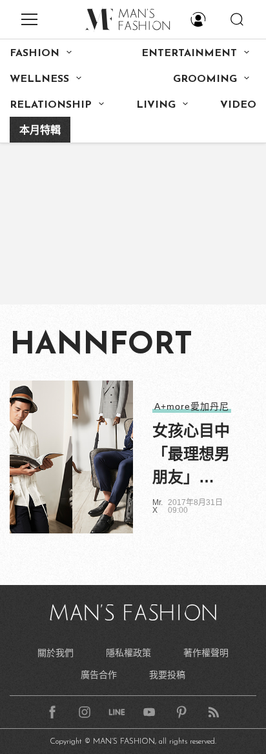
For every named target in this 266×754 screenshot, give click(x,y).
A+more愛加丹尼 (191, 406)
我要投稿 (167, 675)
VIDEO (238, 105)
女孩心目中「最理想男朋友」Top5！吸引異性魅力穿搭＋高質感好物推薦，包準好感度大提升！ (193, 455)
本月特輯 (40, 131)
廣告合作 (99, 675)
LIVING (156, 105)
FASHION (34, 53)
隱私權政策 (128, 653)
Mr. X (157, 506)
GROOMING (205, 79)
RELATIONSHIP (51, 105)
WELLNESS (39, 79)
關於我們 (55, 653)
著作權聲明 (206, 653)
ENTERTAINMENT (189, 53)
